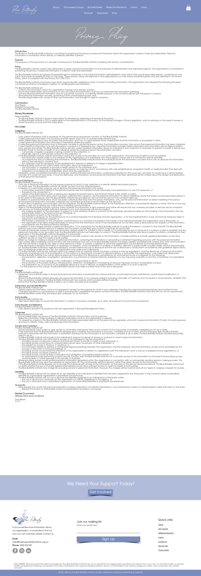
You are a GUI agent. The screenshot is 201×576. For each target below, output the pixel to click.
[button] (188, 7)
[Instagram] (21, 550)
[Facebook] (15, 550)
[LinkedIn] (28, 550)
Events (161, 537)
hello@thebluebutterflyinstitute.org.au (30, 542)
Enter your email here (87, 525)
